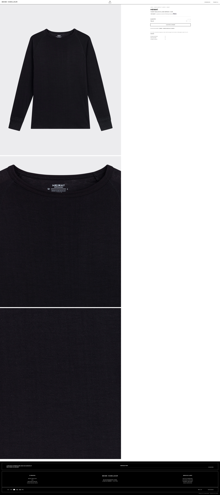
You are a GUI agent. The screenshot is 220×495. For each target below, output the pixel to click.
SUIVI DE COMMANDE (188, 478)
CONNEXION (207, 2)
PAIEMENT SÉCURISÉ (187, 481)
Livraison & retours (153, 39)
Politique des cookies (214, 493)
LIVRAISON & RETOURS (187, 480)
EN (201, 489)
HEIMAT (168, 7)
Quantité (153, 19)
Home (151, 7)
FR (198, 489)
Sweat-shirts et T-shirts (159, 7)
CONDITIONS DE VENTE (32, 482)
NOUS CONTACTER (187, 482)
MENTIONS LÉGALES (32, 481)
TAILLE (152, 21)
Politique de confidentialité (204, 493)
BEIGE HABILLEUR (32, 478)
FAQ (32, 480)
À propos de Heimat (154, 36)
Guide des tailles (153, 37)
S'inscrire (211, 467)
